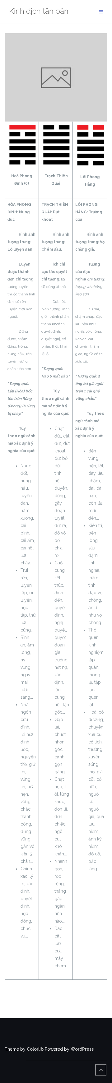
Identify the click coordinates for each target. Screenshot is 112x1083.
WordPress (82, 1049)
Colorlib (35, 1049)
